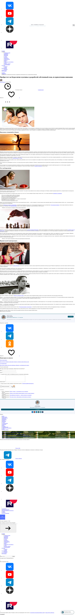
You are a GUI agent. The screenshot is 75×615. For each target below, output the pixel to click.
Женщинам (4, 418)
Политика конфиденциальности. (28, 383)
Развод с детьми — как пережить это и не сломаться (19, 391)
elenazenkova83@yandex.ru (13, 523)
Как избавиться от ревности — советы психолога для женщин (20, 395)
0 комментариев (41, 89)
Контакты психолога (5, 509)
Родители (3, 426)
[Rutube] (42, 412)
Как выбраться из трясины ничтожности (9, 437)
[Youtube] (9, 16)
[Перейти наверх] (8, 528)
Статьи (3, 428)
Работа (3, 425)
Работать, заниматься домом (19, 295)
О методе (3, 512)
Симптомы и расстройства (6, 427)
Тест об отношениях (5, 513)
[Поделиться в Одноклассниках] (9, 347)
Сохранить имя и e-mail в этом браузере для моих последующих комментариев (14, 374)
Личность (3, 420)
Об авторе (71, 316)
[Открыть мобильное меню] (74, 25)
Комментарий (2, 381)
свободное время (13, 205)
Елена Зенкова (2, 82)
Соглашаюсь (2, 614)
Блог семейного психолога (37, 24)
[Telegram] (9, 24)
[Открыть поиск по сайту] (73, 25)
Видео (3, 416)
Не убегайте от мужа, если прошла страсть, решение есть (12, 432)
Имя (1, 370)
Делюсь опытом (5, 417)
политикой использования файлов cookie (37, 612)
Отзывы (3, 511)
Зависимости (4, 419)
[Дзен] (9, 32)
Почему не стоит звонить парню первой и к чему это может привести (22, 393)
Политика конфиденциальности (4, 523)
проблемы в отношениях (57, 193)
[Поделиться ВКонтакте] (9, 331)
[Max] (40, 412)
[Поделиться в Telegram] (9, 339)
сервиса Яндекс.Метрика (49, 612)
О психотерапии (5, 423)
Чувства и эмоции (5, 429)
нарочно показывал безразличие (32, 229)
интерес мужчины (16, 265)
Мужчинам (4, 421)
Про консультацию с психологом (7, 510)
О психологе (4, 508)
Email (1, 372)
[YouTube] (34, 412)
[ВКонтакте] (9, 9)
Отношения (4, 424)
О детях (3, 422)
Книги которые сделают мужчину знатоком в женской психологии (13, 434)
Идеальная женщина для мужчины (25, 306)
